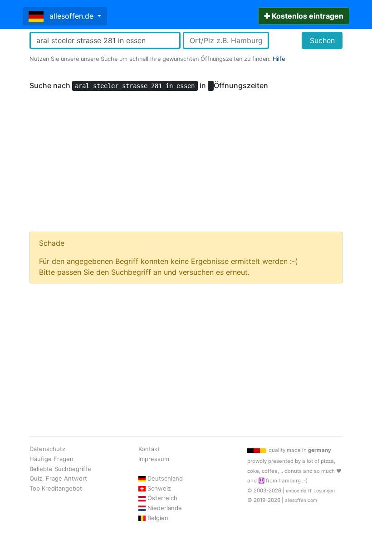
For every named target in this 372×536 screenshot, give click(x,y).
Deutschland (165, 478)
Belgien (157, 517)
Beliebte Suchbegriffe (60, 468)
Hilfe (279, 58)
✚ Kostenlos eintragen (303, 15)
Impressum (153, 458)
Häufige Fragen (51, 458)
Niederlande (164, 507)
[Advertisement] (186, 157)
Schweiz (159, 488)
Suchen (322, 40)
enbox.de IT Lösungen (310, 491)
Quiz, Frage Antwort (58, 478)
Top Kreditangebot (55, 488)
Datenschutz (47, 448)
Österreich (162, 497)
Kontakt (149, 448)
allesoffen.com (301, 500)
